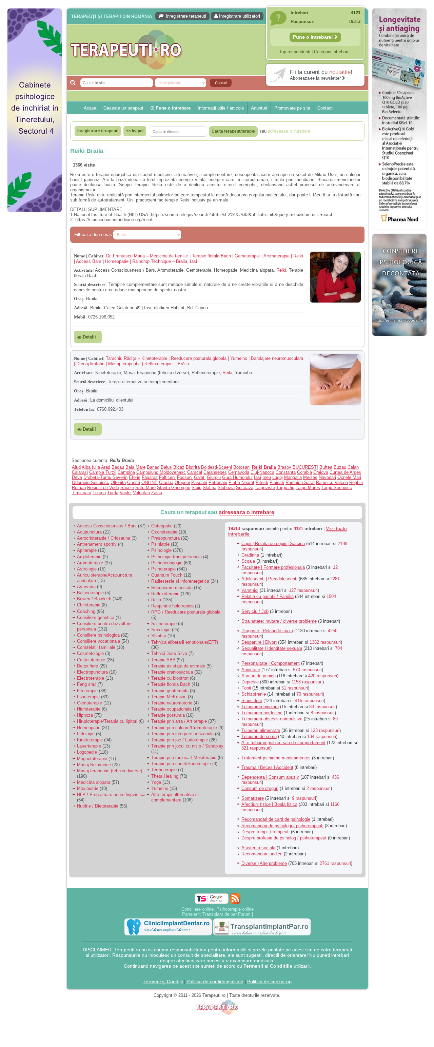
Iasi (257, 477)
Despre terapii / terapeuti (265, 831)
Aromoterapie (90, 562)
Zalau (156, 492)
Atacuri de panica (258, 675)
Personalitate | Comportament (270, 663)
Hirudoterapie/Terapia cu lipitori (107, 721)
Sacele (127, 487)
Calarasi (80, 472)
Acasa (90, 108)
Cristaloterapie (91, 659)
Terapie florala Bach (170, 684)
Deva (77, 477)
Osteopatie (162, 525)
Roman (79, 487)
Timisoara (81, 492)
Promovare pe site (292, 108)
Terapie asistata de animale (178, 665)
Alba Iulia (91, 467)
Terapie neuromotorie (171, 702)
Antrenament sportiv (97, 544)
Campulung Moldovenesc (161, 472)
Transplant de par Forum (226, 914)
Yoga (156, 782)
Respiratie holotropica (172, 605)
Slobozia (226, 487)
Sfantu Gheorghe (173, 487)
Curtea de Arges (345, 472)
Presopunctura (165, 538)
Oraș (78, 298)
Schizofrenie (253, 694)
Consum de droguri (259, 788)
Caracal (194, 472)
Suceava (244, 487)
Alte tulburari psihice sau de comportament (283, 742)
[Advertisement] (34, 319)
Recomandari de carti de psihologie (275, 819)
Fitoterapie (87, 690)
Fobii (246, 688)
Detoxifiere (87, 665)
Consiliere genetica (95, 617)
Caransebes (215, 472)
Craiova (320, 472)
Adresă (80, 307)
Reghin (356, 482)
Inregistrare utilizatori (239, 16)
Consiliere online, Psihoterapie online (217, 909)
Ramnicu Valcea (332, 482)
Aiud (76, 467)
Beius (166, 467)
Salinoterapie (164, 623)
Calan (353, 467)
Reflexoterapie (165, 593)
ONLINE (149, 482)
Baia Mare (135, 467)
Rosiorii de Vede (103, 487)
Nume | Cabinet (88, 255)
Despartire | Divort (259, 642)
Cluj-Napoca (262, 472)
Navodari (327, 477)
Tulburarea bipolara (260, 706)
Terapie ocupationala (171, 709)
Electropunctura (92, 672)
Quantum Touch (166, 575)
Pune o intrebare (172, 108)
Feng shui (86, 684)
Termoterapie (164, 769)
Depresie (250, 681)
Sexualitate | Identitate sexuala (271, 648)
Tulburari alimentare (260, 730)
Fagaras (150, 477)
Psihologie (161, 550)
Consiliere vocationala (98, 641)
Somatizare (252, 798)
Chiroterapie (88, 604)
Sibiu (196, 487)
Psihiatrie (160, 544)
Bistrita (193, 467)
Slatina (209, 487)
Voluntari (141, 492)
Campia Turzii (102, 472)
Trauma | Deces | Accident (267, 767)
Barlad (153, 467)
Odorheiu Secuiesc (90, 482)
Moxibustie (87, 788)
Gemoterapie (89, 702)
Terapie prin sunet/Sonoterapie (181, 763)
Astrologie (87, 568)
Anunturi (259, 108)
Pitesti (262, 482)
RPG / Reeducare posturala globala (185, 612)
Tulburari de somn (259, 736)
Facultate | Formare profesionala (273, 567)
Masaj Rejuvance (94, 764)
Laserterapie (89, 746)
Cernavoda (238, 472)
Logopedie (87, 752)
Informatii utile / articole (221, 108)
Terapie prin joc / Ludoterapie (179, 739)
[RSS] (235, 898)
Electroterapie (90, 678)
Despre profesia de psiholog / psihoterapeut (284, 837)
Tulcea (99, 492)
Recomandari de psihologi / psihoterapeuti (282, 825)
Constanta (286, 472)
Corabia (304, 472)
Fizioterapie (88, 696)
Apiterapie (87, 550)
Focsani (185, 477)
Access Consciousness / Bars (107, 525)
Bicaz (178, 467)
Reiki (281, 270)
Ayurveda (86, 586)
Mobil (79, 316)
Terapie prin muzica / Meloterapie (183, 757)
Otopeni (182, 482)
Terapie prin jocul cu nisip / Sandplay (187, 746)
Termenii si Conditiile (267, 966)
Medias (310, 477)
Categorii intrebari (331, 51)
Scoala (248, 561)
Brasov (284, 467)
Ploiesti (277, 482)
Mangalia (293, 477)
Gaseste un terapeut (123, 108)
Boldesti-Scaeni (216, 467)
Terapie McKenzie (168, 696)
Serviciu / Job (255, 611)
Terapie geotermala (170, 690)
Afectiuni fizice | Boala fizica (269, 804)
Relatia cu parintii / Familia (267, 596)
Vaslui (126, 492)
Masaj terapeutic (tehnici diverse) (109, 770)
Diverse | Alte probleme (264, 863)
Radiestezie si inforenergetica (180, 581)
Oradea (166, 482)
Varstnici (249, 590)
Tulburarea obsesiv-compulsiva (271, 718)
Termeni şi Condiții (163, 981)
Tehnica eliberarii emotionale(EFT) (184, 642)
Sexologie (161, 629)
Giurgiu (214, 477)
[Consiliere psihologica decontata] (399, 339)
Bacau (118, 467)
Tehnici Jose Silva (169, 653)
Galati (199, 477)
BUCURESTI (305, 467)
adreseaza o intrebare (246, 512)
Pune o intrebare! (313, 37)
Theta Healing (164, 776)
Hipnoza (85, 715)
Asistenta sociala (258, 847)
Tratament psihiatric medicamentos (276, 757)
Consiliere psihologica (98, 635)
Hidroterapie (88, 709)
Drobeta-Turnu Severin (105, 477)
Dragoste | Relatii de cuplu (267, 630)
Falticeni (167, 477)
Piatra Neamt (241, 482)
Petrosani (218, 482)
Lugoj (277, 477)
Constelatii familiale (96, 647)
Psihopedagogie (166, 562)
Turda (112, 492)
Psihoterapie (163, 568)
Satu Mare (145, 487)
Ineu (266, 477)
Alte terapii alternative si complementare (175, 797)
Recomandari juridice (261, 853)
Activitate (83, 270)
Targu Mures (308, 487)
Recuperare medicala (172, 587)
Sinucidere (251, 700)
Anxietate (250, 669)
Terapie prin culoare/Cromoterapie (184, 727)
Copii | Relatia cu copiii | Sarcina (273, 543)
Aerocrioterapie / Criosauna (103, 538)
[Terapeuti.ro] (219, 50)
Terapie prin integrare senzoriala (182, 733)
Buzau (340, 467)
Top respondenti (294, 51)
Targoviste (265, 487)
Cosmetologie (90, 653)
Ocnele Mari (349, 477)
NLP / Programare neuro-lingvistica (111, 794)
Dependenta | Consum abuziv (270, 777)
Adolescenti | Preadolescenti (269, 578)
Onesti (133, 482)
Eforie (134, 477)
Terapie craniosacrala (172, 672)
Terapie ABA (163, 659)
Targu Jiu (285, 487)
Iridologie (86, 733)
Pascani (199, 482)
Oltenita (118, 482)
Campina (126, 472)
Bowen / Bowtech (94, 598)
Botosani (242, 467)
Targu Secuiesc (336, 487)
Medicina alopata (93, 782)
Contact (325, 108)
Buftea (325, 467)
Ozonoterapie (164, 532)
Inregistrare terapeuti (185, 16)
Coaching (86, 611)
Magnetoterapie (92, 758)
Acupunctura (89, 532)
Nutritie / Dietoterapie (97, 806)
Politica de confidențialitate (214, 981)
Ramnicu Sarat (300, 482)
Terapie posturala (168, 715)
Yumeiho (159, 788)
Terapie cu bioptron (170, 678)
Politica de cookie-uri (269, 981)
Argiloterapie (89, 556)
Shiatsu (158, 635)
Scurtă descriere (89, 284)
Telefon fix (84, 409)
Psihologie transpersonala (176, 556)
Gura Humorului (237, 477)
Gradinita (250, 555)
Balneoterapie (90, 592)
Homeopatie (88, 727)
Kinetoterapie (90, 739)
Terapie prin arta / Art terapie (179, 721)
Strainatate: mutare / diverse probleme (279, 621)
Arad (105, 467)
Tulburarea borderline (261, 712)
